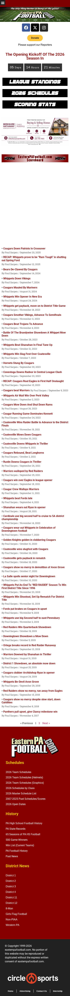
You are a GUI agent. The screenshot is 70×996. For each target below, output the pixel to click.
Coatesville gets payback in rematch (24, 558)
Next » (46, 723)
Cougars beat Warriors (16, 390)
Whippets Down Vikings (16, 278)
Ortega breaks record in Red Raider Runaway (29, 645)
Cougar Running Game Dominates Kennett (28, 413)
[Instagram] (44, 27)
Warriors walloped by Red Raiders (23, 471)
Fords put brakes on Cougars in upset (25, 608)
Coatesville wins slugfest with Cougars (25, 549)
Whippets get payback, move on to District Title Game (34, 305)
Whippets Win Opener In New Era (22, 296)
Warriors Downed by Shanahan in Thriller (27, 654)
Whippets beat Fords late (17, 498)
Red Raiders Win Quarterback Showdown (27, 627)
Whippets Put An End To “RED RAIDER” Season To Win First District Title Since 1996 (34, 586)
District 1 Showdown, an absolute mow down (29, 663)
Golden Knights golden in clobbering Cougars (29, 539)
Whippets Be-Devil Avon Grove (21, 681)
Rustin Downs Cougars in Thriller (22, 461)
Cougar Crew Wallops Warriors (21, 489)
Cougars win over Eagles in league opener (27, 480)
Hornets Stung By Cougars (18, 363)
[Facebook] (26, 27)
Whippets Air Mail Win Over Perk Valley (26, 395)
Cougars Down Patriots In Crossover (24, 248)
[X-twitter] (35, 27)
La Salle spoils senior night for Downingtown (29, 576)
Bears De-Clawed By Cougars (20, 269)
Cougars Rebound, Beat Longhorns (23, 452)
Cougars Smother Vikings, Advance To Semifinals (32, 314)
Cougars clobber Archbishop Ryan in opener (29, 672)
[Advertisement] (35, 205)
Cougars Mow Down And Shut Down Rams (27, 404)
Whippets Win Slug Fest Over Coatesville (26, 353)
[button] (2, 2)
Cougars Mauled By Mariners (20, 287)
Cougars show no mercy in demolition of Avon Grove (34, 567)
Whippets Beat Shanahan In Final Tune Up (27, 344)
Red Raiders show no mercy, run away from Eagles (33, 690)
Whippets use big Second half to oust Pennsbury (31, 617)
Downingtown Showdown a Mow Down (25, 636)
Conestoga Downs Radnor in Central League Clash (32, 372)
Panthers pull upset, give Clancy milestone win (30, 711)
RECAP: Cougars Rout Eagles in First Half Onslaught (33, 381)
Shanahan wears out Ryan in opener (24, 507)
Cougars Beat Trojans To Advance (23, 324)
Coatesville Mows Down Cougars (22, 434)
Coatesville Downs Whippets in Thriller (25, 443)
